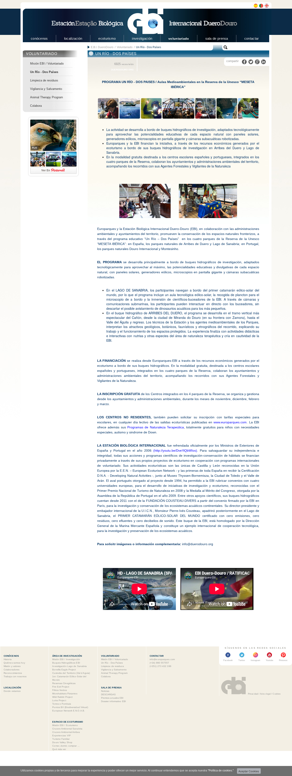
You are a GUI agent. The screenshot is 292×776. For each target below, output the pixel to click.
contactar (251, 38)
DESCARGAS (108, 694)
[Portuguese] (261, 6)
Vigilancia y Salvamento (46, 89)
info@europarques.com (162, 659)
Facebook (228, 660)
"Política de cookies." (221, 770)
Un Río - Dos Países (44, 72)
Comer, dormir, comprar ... (66, 746)
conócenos (39, 38)
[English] (267, 6)
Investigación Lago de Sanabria (69, 666)
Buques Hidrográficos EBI (66, 662)
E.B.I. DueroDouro (102, 47)
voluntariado (178, 38)
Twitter (241, 660)
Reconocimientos (13, 673)
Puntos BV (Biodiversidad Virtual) (70, 707)
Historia (8, 659)
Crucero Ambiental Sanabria (67, 728)
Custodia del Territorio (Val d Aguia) (71, 673)
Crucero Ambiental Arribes (66, 732)
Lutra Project (59, 700)
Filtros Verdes (59, 690)
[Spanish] (256, 6)
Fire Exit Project (60, 686)
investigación (142, 38)
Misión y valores (12, 666)
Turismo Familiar (61, 739)
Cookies (277, 694)
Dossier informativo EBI (113, 701)
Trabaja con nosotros (15, 676)
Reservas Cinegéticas (64, 683)
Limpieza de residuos (44, 80)
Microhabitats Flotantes (64, 693)
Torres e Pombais (61, 704)
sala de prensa (216, 38)
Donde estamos (12, 691)
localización (73, 38)
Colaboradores (11, 669)
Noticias (105, 691)
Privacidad (253, 694)
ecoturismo (107, 38)
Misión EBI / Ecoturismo (65, 725)
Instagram (255, 660)
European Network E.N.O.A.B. (68, 710)
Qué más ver (59, 749)
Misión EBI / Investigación (66, 659)
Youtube (269, 660)
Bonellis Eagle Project (64, 669)
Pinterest (283, 660)
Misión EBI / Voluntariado (47, 63)
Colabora (36, 105)
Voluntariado (125, 47)
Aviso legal (265, 694)
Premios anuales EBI (112, 698)
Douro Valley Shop (62, 742)
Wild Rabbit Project (62, 697)
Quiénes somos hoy (14, 662)
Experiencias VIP (61, 735)
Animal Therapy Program (46, 97)
